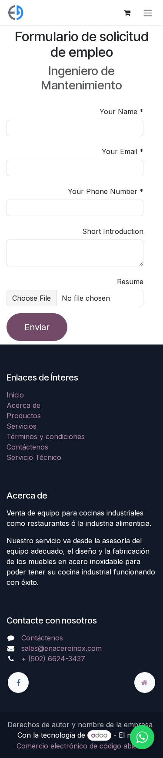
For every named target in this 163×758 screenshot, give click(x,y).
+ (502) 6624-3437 (53, 658)
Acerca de (23, 405)
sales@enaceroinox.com (61, 648)
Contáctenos (27, 447)
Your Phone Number (102, 191)
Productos (24, 415)
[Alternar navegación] (147, 12)
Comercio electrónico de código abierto (81, 746)
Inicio (15, 394)
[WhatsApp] (142, 737)
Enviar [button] (37, 327)
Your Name (118, 111)
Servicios (22, 426)
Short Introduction (112, 231)
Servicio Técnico (34, 457)
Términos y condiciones (46, 436)
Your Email (119, 151)
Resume (130, 281)
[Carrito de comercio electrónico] (127, 12)
